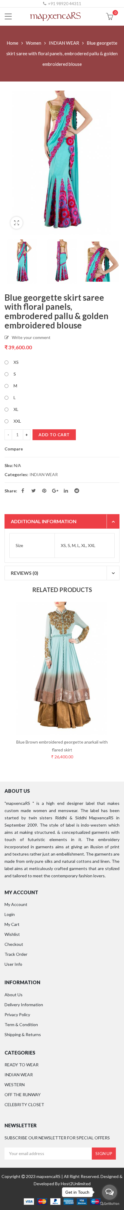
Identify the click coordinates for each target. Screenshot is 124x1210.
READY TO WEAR (22, 1064)
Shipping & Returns (23, 1034)
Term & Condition (21, 1024)
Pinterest (44, 490)
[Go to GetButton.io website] (109, 1204)
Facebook (22, 490)
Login (10, 914)
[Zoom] (17, 223)
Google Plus (55, 490)
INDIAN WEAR (64, 43)
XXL (17, 421)
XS (16, 362)
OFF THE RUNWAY (23, 1094)
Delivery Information (24, 1004)
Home (12, 43)
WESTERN (15, 1084)
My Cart (12, 924)
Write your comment (31, 337)
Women (33, 43)
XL (16, 409)
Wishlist (12, 934)
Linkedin (65, 490)
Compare (14, 449)
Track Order (16, 954)
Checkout (14, 944)
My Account (16, 904)
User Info (13, 964)
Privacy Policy (17, 1014)
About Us (14, 994)
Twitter (33, 490)
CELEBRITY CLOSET (24, 1104)
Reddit (76, 490)
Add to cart (54, 434)
